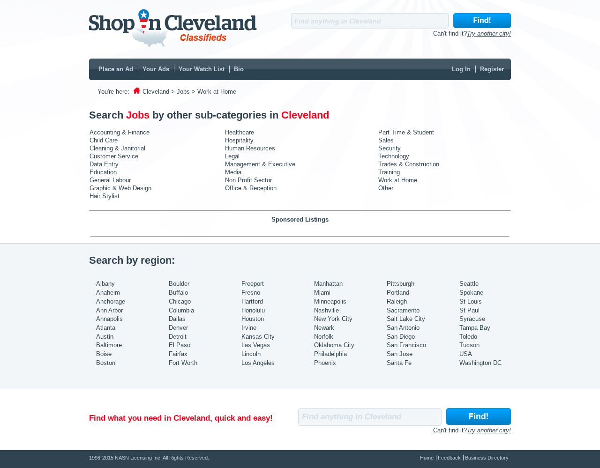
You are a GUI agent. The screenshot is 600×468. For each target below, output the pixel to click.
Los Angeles (258, 362)
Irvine (248, 327)
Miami (322, 292)
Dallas (177, 318)
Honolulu (253, 310)
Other (385, 188)
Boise (104, 353)
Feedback (449, 458)
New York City (333, 318)
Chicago (180, 301)
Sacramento (403, 310)
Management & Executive (260, 164)
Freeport (252, 283)
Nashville (326, 310)
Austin (104, 336)
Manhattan (328, 283)
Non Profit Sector (248, 180)
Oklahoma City (334, 345)
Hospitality (239, 140)
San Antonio (403, 327)
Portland (398, 292)
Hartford (252, 301)
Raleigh (397, 301)
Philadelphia (330, 353)
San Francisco (406, 345)
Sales (386, 140)
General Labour (110, 180)
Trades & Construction (408, 164)
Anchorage (110, 301)
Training (389, 172)
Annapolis (109, 318)
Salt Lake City (406, 318)
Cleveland (155, 91)
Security (389, 148)
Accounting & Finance (120, 132)
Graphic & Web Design (120, 188)
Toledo (468, 336)
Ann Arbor (109, 310)
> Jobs (180, 91)
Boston (105, 362)
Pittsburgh (400, 283)
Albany (105, 283)
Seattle (469, 283)
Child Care (104, 140)
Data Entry (104, 164)
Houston (252, 318)
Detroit (178, 336)
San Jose (399, 353)
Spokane (471, 292)
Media (233, 172)
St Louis (470, 301)
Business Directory (487, 458)
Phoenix (325, 362)
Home (427, 458)
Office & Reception (251, 188)
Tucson (469, 345)
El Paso (179, 345)
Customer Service (114, 156)
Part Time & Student (406, 132)
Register (492, 69)
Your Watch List (202, 69)
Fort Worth (183, 362)
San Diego (401, 336)
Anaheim (108, 292)
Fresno (250, 292)
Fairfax (178, 353)
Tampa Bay (474, 327)
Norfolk (323, 336)
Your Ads (155, 69)
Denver (178, 327)
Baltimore (109, 345)
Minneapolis (330, 301)
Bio (239, 69)
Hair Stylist (105, 196)
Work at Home (397, 180)
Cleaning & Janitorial (117, 148)
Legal (232, 156)
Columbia (181, 310)
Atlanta (105, 327)
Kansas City (258, 336)
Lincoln (251, 353)
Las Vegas (255, 345)
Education (103, 172)
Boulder (179, 283)
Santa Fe (399, 362)
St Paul (469, 310)
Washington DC (480, 362)
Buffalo (178, 292)
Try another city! (489, 33)
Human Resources (250, 148)
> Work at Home (214, 91)
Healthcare (239, 132)
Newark (324, 327)
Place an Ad (115, 69)
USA (465, 353)
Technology (393, 156)
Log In (461, 69)
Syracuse (472, 318)
